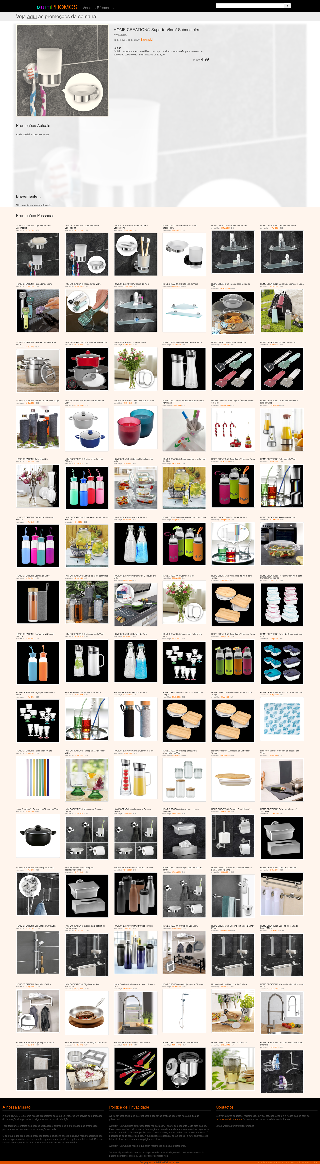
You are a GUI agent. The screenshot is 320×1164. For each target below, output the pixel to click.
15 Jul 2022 (225, 697)
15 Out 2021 (78, 695)
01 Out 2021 (225, 345)
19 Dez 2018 (274, 405)
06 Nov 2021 (274, 345)
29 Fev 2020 (78, 345)
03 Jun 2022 (78, 405)
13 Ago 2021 (225, 636)
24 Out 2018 (78, 1045)
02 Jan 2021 (30, 578)
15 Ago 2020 (30, 987)
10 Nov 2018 (176, 1045)
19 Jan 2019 (30, 461)
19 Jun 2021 (78, 636)
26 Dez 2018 (225, 1045)
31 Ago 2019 (225, 288)
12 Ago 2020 (176, 520)
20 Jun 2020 (176, 345)
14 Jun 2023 (225, 755)
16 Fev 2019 (30, 230)
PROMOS (64, 6)
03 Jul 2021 (127, 636)
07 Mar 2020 (127, 345)
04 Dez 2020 (274, 520)
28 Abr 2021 (274, 580)
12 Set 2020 (127, 870)
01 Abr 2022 (176, 697)
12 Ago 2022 (30, 753)
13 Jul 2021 (176, 639)
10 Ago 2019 (176, 928)
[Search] (287, 5)
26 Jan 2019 (274, 870)
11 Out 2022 (127, 989)
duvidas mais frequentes (229, 1119)
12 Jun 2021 (30, 639)
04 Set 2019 (274, 286)
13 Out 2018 (78, 814)
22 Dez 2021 (30, 403)
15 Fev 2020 (78, 230)
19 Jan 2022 (127, 695)
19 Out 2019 (127, 814)
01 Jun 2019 (78, 463)
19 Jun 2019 (30, 286)
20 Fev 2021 (176, 578)
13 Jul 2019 (127, 463)
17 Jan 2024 (176, 987)
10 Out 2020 (78, 286)
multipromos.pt (268, 1162)
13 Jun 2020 (30, 522)
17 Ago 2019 (225, 461)
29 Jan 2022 (176, 230)
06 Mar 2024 (176, 405)
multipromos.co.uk (305, 1162)
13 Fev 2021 (127, 230)
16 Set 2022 (176, 755)
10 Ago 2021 (30, 697)
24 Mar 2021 (225, 580)
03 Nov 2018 (127, 1045)
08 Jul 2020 (78, 522)
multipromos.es (286, 1162)
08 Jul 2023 (274, 755)
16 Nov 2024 (225, 405)
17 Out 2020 (176, 872)
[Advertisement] (248, 47)
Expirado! (146, 39)
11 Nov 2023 (127, 403)
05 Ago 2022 (274, 695)
